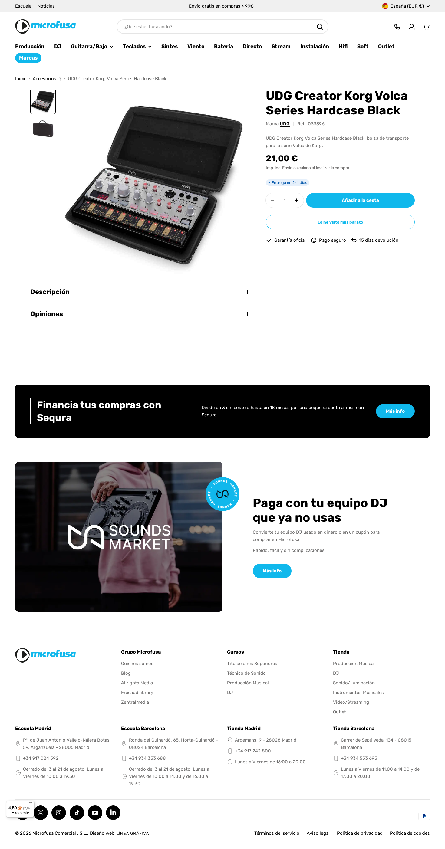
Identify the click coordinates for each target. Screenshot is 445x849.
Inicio (21, 79)
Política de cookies (410, 833)
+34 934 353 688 (147, 758)
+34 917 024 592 (40, 758)
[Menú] (30, 804)
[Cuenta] (411, 26)
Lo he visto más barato (340, 222)
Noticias (46, 6)
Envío (287, 167)
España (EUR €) (407, 6)
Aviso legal (318, 833)
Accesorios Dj (47, 79)
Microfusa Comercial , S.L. (59, 833)
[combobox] (222, 26)
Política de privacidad (360, 833)
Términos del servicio (276, 833)
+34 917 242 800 (253, 751)
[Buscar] (320, 26)
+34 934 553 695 (359, 758)
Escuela (23, 6)
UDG (285, 123)
